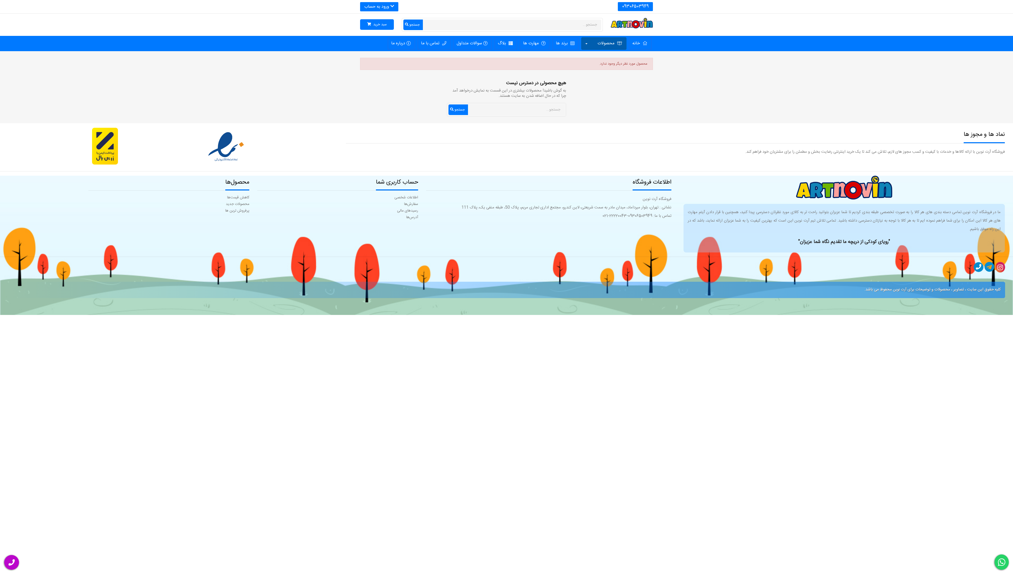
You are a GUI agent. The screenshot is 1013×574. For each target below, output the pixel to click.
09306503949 (635, 6)
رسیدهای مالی (407, 211)
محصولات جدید (237, 204)
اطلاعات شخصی (406, 197)
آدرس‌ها (412, 217)
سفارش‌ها (411, 204)
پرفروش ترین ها (237, 211)
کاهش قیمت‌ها (238, 197)
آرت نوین (899, 289)
